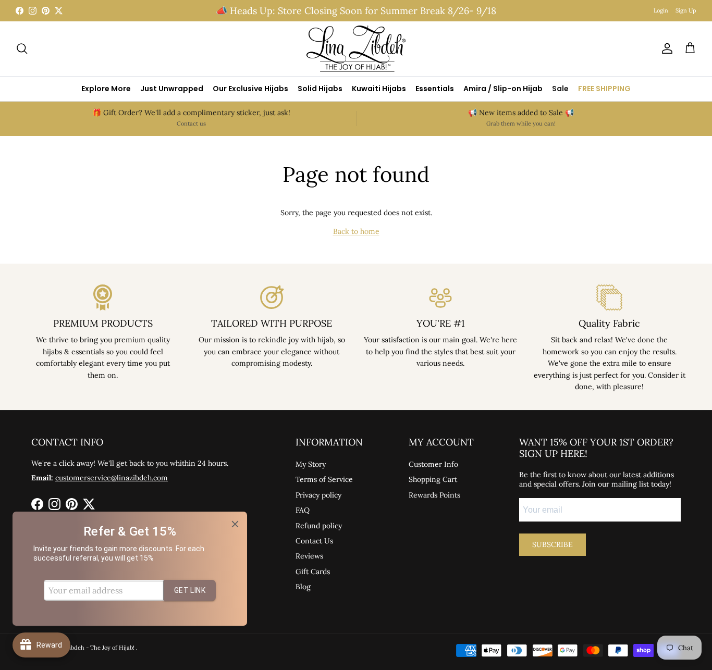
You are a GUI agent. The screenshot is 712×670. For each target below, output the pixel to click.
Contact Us (314, 540)
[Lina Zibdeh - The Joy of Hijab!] (356, 49)
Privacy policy (318, 495)
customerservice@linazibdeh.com (111, 477)
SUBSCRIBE (552, 544)
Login (661, 10)
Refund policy (319, 525)
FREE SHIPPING (604, 88)
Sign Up (686, 10)
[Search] (22, 48)
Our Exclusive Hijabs (250, 88)
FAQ (303, 510)
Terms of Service (324, 479)
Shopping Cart (433, 479)
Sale (560, 88)
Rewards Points (434, 495)
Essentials (434, 88)
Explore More (106, 88)
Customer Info (433, 464)
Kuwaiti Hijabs (379, 88)
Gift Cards (313, 571)
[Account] (665, 48)
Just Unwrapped (171, 88)
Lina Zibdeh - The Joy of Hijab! (94, 647)
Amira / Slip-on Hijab (503, 88)
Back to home (356, 231)
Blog (303, 586)
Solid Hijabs (320, 88)
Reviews (309, 556)
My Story (311, 464)
